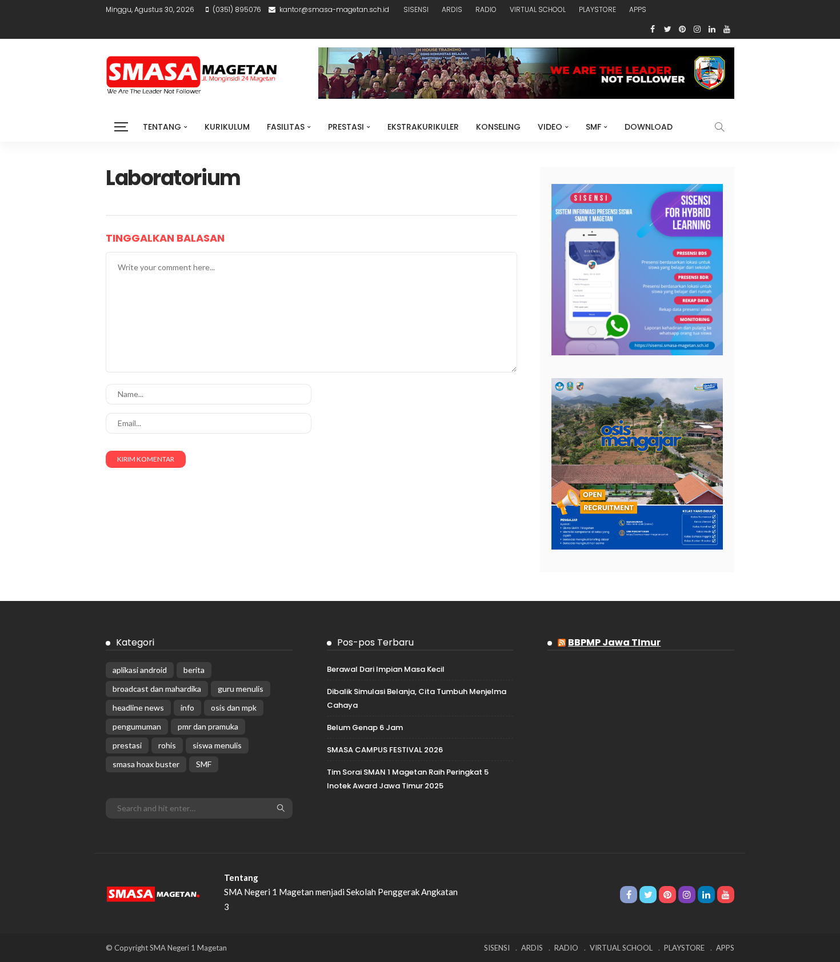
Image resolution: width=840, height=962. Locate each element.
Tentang (162, 127)
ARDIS (452, 9)
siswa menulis (217, 745)
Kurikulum (227, 127)
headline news (138, 707)
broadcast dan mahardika (157, 689)
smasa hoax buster (146, 764)
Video (550, 127)
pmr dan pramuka (208, 726)
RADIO (486, 9)
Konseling (498, 127)
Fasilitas (286, 127)
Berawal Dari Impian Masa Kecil (386, 669)
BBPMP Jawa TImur (614, 642)
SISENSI (416, 9)
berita (194, 670)
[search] (719, 127)
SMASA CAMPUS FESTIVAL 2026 (385, 749)
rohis (167, 745)
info (187, 707)
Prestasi (346, 127)
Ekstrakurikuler (423, 127)
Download (649, 127)
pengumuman (137, 726)
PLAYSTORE (597, 9)
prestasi (127, 745)
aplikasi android (140, 670)
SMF (593, 127)
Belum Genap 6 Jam (365, 727)
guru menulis (240, 689)
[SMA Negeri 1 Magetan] (153, 892)
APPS (637, 9)
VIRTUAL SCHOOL (538, 9)
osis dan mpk (234, 707)
